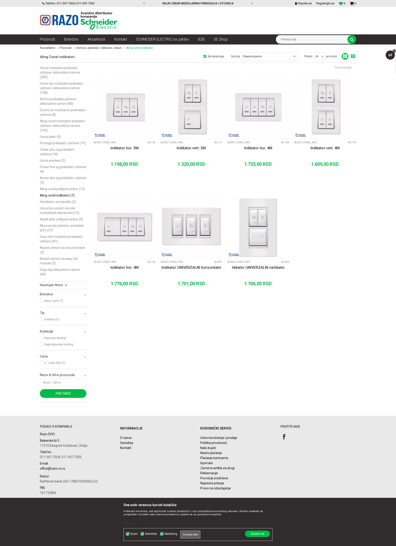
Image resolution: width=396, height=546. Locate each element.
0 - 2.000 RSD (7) (54, 363)
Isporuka (206, 463)
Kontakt (125, 448)
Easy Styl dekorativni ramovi (60, 272)
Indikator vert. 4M (325, 148)
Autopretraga (216, 56)
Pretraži (63, 393)
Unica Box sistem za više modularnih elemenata (60, 210)
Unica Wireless (52, 160)
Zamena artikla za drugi (217, 468)
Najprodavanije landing (58, 344)
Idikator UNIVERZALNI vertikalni (258, 267)
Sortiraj (235, 56)
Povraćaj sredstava (214, 478)
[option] (220, 3)
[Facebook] (284, 436)
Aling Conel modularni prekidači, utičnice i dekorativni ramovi (62, 125)
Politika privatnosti (213, 443)
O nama (126, 438)
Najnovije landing (55, 338)
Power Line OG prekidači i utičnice (63, 169)
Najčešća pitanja (212, 483)
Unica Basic (50, 137)
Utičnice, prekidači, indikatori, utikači (99, 48)
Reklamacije (209, 473)
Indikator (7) (51, 319)
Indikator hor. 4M (258, 148)
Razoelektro (47, 48)
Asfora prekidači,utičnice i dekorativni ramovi (58, 101)
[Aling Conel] (100, 135)
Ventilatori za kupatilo (58, 202)
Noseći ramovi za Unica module (62, 250)
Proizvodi (66, 48)
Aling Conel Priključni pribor (62, 189)
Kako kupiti (208, 448)
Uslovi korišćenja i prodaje (218, 438)
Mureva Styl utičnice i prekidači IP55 (62, 228)
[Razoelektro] (79, 20)
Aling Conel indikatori (57, 195)
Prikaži (308, 56)
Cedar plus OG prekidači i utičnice (57, 152)
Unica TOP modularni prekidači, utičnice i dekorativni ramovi (61, 88)
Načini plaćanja (211, 453)
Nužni (134, 533)
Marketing (171, 533)
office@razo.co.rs (52, 468)
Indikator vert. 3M (191, 148)
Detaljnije (130, 523)
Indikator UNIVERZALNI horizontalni (191, 267)
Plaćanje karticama (214, 458)
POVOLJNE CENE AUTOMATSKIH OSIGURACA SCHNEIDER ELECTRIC (220, 3)
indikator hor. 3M (124, 148)
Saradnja (126, 443)
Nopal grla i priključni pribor (61, 219)
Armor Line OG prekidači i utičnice (63, 180)
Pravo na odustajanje (215, 488)
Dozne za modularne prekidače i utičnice (63, 112)
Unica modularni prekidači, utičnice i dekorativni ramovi (60, 72)
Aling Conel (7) (53, 300)
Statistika (151, 533)
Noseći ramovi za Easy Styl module (59, 261)
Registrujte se (325, 3)
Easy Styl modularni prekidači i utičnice (61, 239)
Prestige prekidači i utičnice (63, 143)
